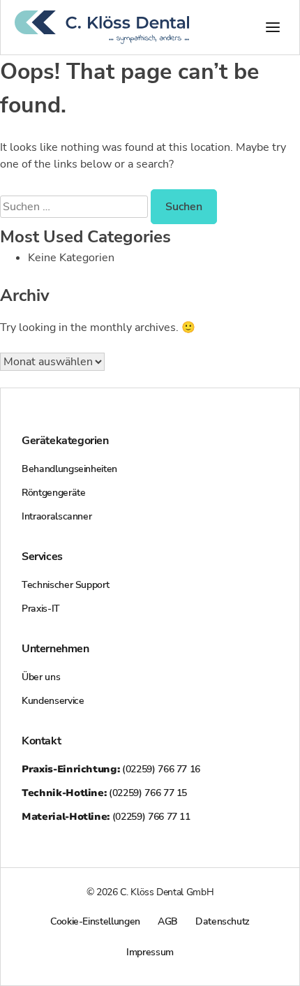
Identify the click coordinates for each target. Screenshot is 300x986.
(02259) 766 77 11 (106, 816)
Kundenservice (53, 700)
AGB (168, 921)
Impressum (150, 952)
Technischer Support (65, 584)
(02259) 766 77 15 (104, 793)
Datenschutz (222, 921)
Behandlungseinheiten (69, 469)
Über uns (41, 677)
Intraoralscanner (56, 516)
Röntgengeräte (53, 492)
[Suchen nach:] (75, 206)
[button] (272, 27)
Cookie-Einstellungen (95, 921)
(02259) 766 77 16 (111, 769)
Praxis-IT (41, 608)
